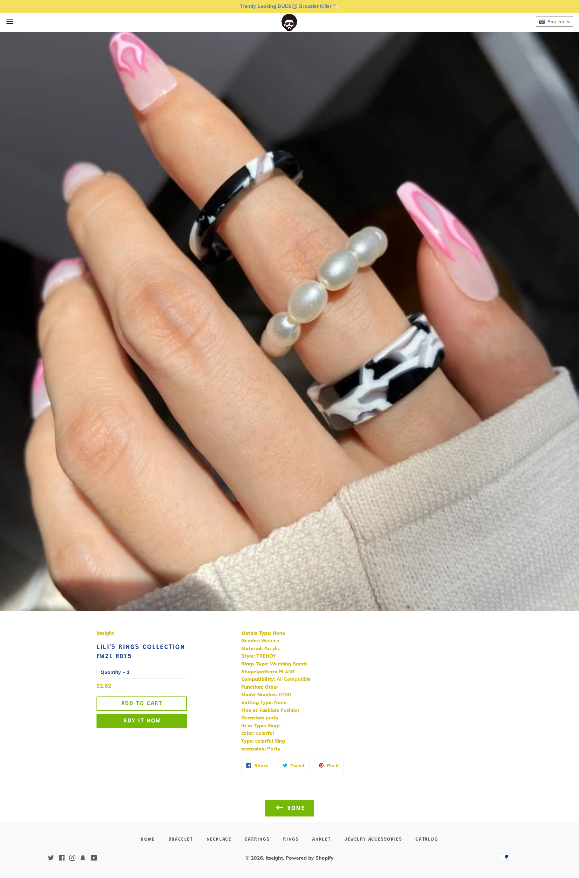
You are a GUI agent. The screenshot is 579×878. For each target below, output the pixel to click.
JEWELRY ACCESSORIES (373, 839)
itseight (274, 858)
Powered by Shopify (310, 858)
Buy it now (141, 721)
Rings (291, 839)
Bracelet (181, 839)
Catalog (427, 839)
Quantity (110, 672)
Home (148, 839)
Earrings (257, 839)
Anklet (321, 839)
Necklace (219, 839)
